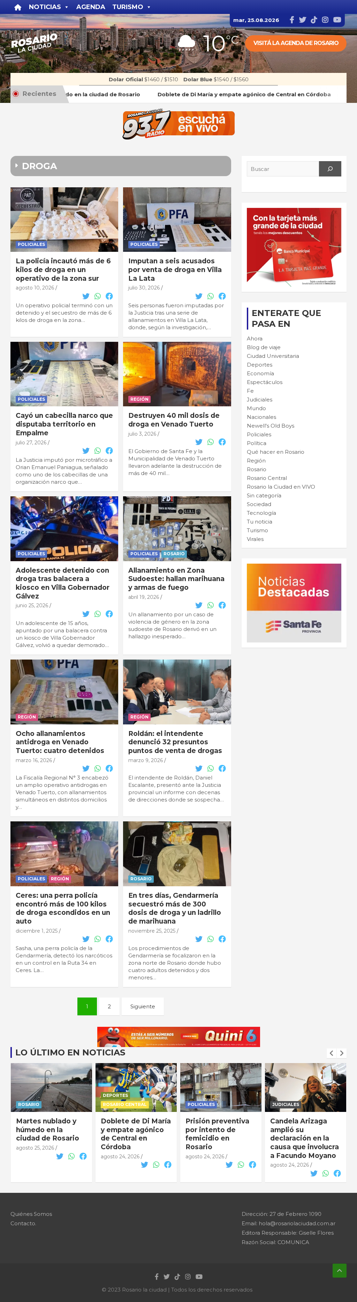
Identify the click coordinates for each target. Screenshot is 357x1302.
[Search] (330, 168)
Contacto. (23, 1223)
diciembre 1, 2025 (37, 931)
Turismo (257, 530)
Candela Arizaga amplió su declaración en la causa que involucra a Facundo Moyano (219, 1138)
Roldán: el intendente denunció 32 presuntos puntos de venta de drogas (175, 742)
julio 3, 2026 (142, 434)
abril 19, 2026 (143, 597)
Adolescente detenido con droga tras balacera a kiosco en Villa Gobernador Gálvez (62, 583)
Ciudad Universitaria (273, 356)
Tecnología (261, 513)
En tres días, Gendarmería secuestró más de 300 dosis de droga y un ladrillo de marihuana (174, 908)
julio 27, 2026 (31, 442)
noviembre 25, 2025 (151, 931)
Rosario (174, 553)
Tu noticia (259, 521)
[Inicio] (17, 7)
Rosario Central (267, 478)
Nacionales (261, 417)
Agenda (90, 7)
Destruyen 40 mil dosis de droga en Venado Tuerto (174, 420)
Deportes (259, 364)
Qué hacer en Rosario (275, 452)
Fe (250, 390)
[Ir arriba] (340, 1271)
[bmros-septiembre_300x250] (294, 211)
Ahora (255, 338)
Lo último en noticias (70, 1052)
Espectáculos (264, 382)
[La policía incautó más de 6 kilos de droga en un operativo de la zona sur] (64, 219)
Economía (260, 373)
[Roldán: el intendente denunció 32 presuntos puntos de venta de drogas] (177, 692)
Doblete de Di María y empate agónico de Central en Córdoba (51, 1134)
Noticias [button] (45, 7)
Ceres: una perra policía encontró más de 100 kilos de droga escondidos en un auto (63, 908)
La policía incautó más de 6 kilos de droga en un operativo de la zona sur (63, 269)
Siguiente (142, 1006)
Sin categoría (264, 495)
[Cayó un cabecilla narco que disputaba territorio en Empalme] (64, 374)
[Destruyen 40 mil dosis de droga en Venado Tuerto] (177, 374)
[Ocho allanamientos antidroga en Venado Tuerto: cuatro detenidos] (64, 692)
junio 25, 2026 (32, 605)
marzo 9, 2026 (145, 760)
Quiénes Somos (31, 1214)
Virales (255, 539)
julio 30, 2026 (144, 288)
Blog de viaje (264, 347)
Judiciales (259, 399)
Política (256, 443)
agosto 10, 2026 (35, 288)
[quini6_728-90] (178, 1030)
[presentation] (331, 1053)
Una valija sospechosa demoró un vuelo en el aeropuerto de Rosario (304, 1138)
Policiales (31, 244)
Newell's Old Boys (270, 425)
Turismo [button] (127, 7)
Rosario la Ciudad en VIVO (281, 486)
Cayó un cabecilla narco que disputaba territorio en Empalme (64, 424)
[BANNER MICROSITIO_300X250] (294, 567)
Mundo (256, 408)
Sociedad (259, 504)
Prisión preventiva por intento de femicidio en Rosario (133, 1134)
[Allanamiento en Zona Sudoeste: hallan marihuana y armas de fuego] (177, 529)
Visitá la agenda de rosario (296, 43)
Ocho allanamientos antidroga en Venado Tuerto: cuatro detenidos (60, 742)
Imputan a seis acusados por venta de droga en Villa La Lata (175, 269)
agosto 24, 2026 (35, 1156)
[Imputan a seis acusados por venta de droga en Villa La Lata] (177, 219)
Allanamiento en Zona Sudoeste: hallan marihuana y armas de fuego (176, 579)
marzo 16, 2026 (34, 760)
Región (139, 399)
